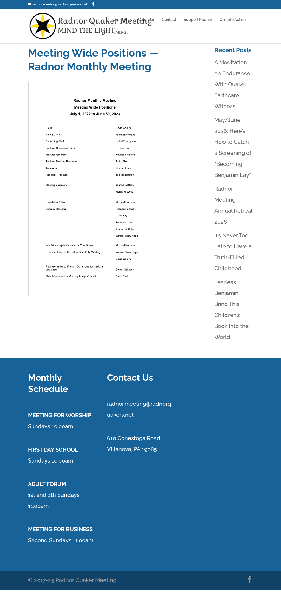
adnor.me (121, 404)
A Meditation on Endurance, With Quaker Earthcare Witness (232, 84)
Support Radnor (198, 20)
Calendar (146, 20)
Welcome (122, 20)
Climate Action (233, 20)
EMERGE (120, 32)
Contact (169, 20)
